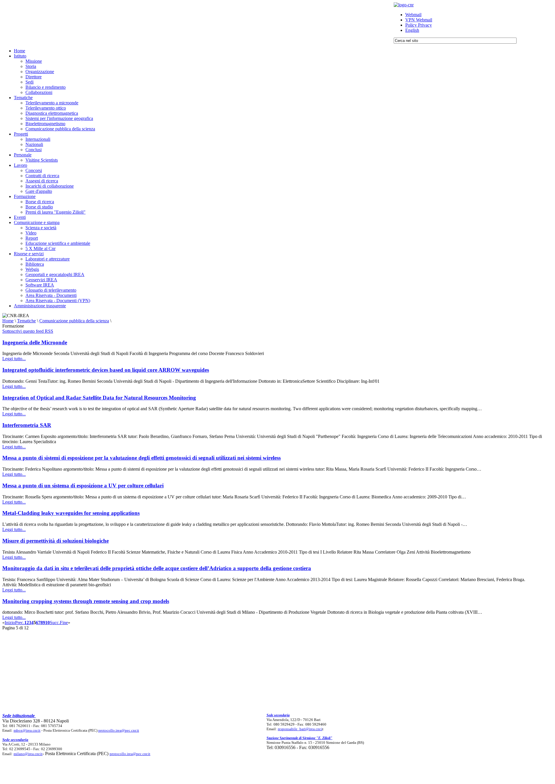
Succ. (55, 622)
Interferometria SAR (26, 425)
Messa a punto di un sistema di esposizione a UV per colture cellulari (83, 485)
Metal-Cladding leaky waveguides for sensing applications (71, 513)
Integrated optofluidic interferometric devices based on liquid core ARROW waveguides (105, 370)
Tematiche (26, 320)
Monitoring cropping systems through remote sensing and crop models (85, 601)
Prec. (19, 622)
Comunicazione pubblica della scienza (74, 320)
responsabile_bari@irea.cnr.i (300, 729)
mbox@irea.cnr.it (27, 730)
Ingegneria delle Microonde (34, 342)
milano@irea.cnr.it (28, 754)
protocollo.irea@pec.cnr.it (118, 730)
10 (47, 622)
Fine (64, 622)
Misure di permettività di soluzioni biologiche (55, 541)
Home (8, 320)
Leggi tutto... (14, 358)
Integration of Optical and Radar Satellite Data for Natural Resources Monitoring (99, 398)
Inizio (10, 622)
